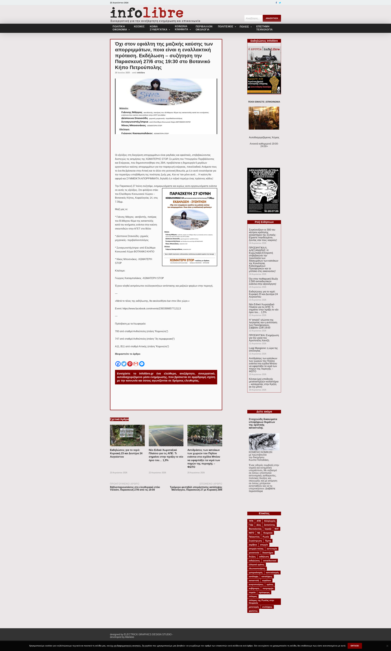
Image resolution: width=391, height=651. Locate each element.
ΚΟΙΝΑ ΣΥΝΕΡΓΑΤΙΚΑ (158, 28)
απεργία (264, 545)
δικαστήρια (267, 553)
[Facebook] (276, 2)
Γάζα (251, 525)
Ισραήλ (268, 529)
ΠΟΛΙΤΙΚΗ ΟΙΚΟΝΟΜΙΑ (120, 28)
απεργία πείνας (256, 549)
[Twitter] (280, 2)
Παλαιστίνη (254, 537)
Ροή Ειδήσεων (264, 222)
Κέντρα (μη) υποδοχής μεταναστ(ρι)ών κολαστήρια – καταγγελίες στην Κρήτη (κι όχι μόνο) (263, 383)
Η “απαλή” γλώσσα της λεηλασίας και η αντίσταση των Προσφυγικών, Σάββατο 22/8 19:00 (263, 324)
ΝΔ (258, 533)
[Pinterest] (130, 361)
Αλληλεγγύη (269, 521)
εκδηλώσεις (254, 560)
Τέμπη (268, 541)
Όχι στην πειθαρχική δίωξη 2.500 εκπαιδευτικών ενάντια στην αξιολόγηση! (263, 281)
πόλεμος (253, 596)
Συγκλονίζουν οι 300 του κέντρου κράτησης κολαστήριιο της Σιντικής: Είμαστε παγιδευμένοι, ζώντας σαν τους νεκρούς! (263, 234)
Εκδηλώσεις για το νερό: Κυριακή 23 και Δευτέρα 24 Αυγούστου (126, 453)
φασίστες (253, 611)
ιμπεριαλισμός (256, 572)
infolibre (141, 73)
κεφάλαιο (266, 580)
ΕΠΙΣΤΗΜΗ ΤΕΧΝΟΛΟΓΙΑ (264, 28)
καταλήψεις (266, 576)
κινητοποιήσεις (256, 584)
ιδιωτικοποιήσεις (257, 568)
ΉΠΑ (251, 521)
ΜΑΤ (277, 529)
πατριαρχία (268, 588)
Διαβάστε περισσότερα (262, 489)
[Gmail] (136, 361)
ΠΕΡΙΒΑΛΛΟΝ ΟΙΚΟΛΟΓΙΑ (204, 28)
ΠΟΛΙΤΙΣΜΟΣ (225, 26)
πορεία (252, 592)
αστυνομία (272, 549)
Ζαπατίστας (269, 525)
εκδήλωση (264, 557)
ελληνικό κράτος (256, 564)
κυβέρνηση (254, 588)
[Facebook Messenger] (141, 361)
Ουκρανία (267, 533)
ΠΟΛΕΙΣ (244, 26)
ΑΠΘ (259, 521)
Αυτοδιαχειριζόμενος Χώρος (264, 137)
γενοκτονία (254, 553)
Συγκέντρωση (255, 541)
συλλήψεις (267, 607)
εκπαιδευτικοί (269, 560)
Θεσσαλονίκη (255, 529)
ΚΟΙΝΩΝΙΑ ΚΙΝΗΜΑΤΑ (181, 28)
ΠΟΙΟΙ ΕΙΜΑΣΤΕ (256, 102)
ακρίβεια (253, 545)
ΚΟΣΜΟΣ (139, 26)
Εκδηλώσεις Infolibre (264, 40)
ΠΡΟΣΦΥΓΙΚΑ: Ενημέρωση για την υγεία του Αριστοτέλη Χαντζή (264, 338)
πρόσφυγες (264, 592)
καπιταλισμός (272, 572)
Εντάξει (355, 646)
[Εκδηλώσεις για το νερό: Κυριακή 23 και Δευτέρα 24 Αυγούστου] (127, 447)
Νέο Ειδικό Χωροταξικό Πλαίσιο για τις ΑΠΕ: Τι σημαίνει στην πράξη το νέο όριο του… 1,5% (263, 308)
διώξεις (252, 557)
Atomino (129, 637)
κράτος (270, 584)
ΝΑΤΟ (251, 533)
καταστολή (254, 580)
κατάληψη (253, 576)
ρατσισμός (254, 607)
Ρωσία (266, 537)
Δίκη (258, 525)
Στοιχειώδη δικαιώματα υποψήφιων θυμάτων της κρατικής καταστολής (263, 423)
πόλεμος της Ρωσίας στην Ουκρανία (261, 601)
